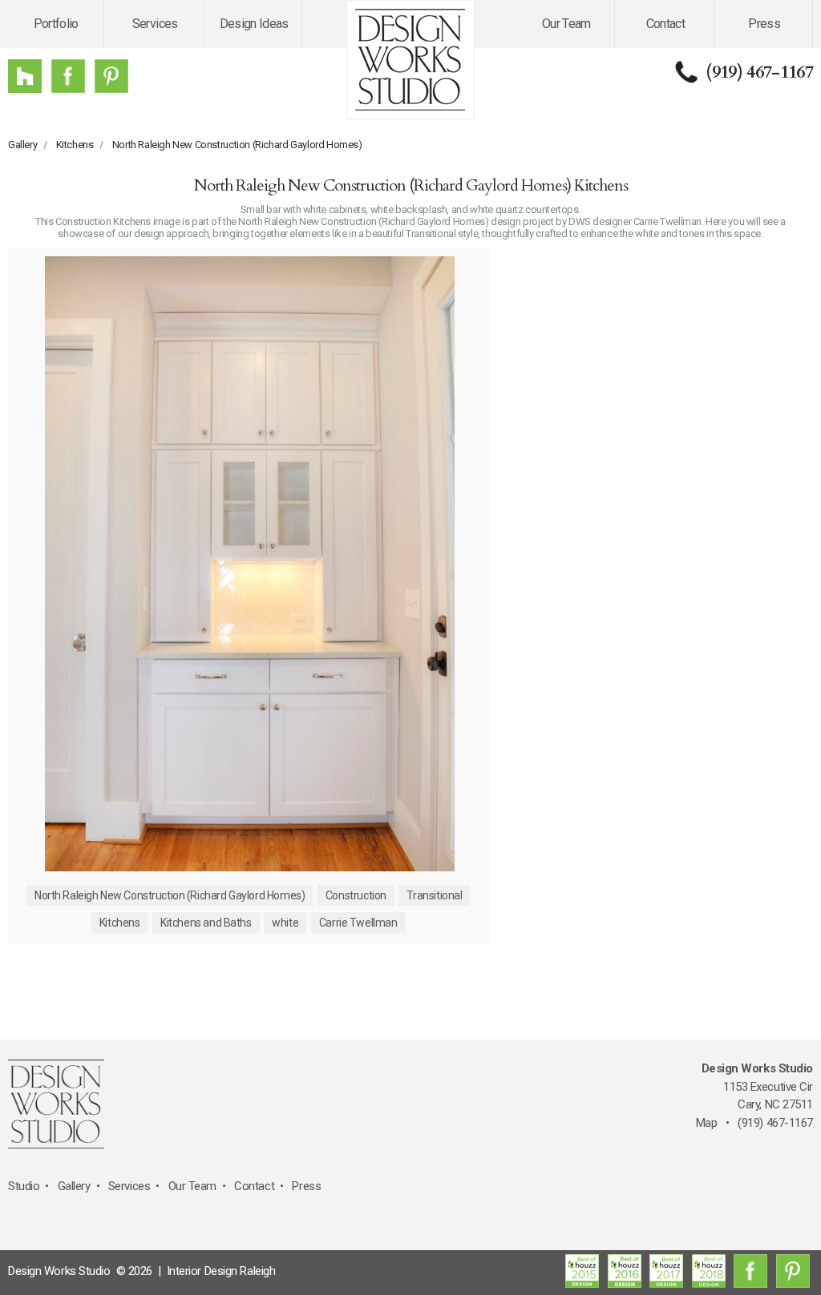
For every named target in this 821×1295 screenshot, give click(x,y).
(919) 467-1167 (759, 72)
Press (764, 23)
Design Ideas (254, 23)
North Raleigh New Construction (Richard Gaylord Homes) (237, 145)
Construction (356, 895)
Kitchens (75, 145)
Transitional (434, 895)
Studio (23, 1186)
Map (707, 1123)
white (285, 922)
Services (155, 23)
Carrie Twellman (358, 922)
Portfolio (56, 23)
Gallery (22, 145)
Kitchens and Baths (205, 922)
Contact (666, 23)
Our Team (566, 23)
